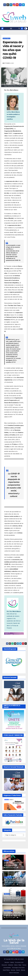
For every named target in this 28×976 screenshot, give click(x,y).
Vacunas (13, 970)
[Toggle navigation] (11, 28)
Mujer (20, 965)
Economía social (8, 910)
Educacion (4, 965)
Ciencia (24, 965)
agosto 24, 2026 (10, 867)
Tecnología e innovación (18, 967)
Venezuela (6, 893)
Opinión (18, 970)
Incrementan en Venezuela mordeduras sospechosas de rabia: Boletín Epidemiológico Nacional (12, 898)
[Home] (2, 28)
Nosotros (7, 962)
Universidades (7, 967)
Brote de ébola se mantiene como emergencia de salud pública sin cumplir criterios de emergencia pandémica (14, 881)
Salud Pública (6, 38)
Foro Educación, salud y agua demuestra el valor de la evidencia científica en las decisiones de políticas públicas (13, 915)
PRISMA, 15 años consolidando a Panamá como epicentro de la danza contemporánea (13, 864)
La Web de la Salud (14, 941)
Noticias (23, 970)
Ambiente (10, 965)
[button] (19, 28)
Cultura (6, 860)
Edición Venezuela (14, 972)
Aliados (12, 962)
